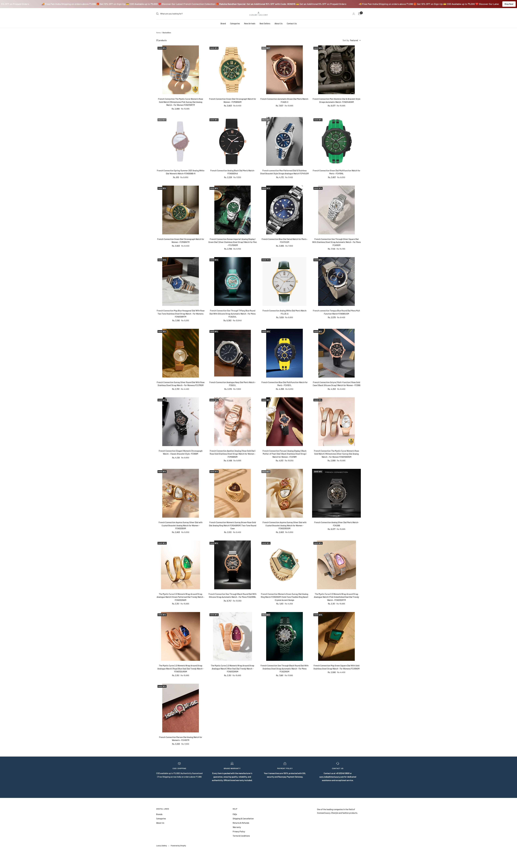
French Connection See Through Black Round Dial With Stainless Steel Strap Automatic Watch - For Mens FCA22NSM (284, 668)
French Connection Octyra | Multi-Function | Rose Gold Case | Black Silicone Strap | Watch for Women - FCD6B (336, 384)
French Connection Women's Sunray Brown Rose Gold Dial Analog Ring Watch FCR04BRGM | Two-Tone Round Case (232, 525)
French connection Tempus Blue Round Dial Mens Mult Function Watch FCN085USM (336, 312)
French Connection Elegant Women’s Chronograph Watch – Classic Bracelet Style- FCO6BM (180, 452)
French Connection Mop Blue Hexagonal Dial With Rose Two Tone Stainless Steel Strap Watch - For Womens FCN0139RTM (181, 313)
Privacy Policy (239, 831)
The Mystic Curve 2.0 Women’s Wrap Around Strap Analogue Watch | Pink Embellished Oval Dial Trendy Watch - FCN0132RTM (336, 597)
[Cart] (359, 14)
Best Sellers (265, 23)
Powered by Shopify (178, 845)
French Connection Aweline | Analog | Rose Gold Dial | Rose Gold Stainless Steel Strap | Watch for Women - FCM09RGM (232, 454)
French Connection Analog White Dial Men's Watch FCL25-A (284, 312)
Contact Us (292, 23)
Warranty (237, 827)
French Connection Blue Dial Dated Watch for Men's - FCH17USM (285, 240)
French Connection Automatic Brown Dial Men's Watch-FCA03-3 (284, 100)
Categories (235, 23)
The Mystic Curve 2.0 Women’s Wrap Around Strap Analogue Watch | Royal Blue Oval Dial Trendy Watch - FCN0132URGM (180, 668)
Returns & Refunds (241, 823)
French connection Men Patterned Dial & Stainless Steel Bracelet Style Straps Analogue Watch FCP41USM (284, 172)
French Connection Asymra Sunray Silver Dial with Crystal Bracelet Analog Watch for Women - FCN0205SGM (284, 525)
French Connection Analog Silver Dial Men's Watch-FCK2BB (336, 524)
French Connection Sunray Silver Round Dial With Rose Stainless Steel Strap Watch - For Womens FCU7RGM (181, 384)
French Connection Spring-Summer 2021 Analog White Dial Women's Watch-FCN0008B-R (180, 172)
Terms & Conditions (241, 836)
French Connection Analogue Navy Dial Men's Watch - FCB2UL (232, 384)
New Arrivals (249, 23)
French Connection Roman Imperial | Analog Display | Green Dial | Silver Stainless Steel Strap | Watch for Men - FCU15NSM (232, 242)
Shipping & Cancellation (243, 818)
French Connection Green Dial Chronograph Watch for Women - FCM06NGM (232, 100)
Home (158, 33)
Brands (159, 814)
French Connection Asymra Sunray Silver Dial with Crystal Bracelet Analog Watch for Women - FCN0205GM (180, 525)
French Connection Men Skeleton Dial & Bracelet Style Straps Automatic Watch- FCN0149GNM (336, 100)
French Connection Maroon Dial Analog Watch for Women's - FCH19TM (180, 738)
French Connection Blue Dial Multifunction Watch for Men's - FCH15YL (284, 384)
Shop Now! (508, 4)
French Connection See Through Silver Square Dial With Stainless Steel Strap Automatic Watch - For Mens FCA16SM (336, 242)
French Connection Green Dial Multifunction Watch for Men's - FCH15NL (336, 172)
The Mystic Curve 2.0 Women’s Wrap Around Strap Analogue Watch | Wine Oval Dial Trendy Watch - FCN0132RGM (232, 668)
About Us (278, 23)
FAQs (235, 814)
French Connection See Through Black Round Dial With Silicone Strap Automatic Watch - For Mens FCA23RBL (232, 595)
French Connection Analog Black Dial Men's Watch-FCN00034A (232, 172)
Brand (223, 23)
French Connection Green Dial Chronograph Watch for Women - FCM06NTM (180, 240)
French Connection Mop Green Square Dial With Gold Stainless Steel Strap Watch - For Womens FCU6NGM (336, 667)
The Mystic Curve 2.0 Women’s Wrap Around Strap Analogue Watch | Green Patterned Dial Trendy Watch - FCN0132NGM (180, 597)
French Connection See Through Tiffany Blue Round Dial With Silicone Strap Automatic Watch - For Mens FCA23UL (232, 313)
